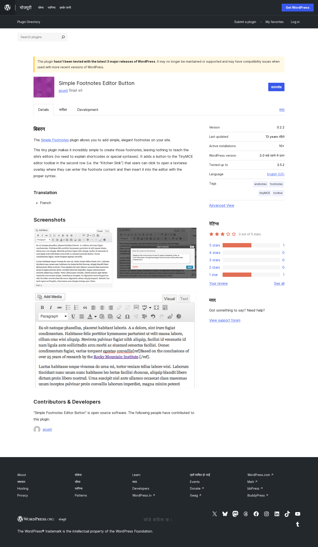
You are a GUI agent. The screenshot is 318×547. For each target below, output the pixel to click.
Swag (196, 495)
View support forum (224, 320)
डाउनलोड (276, 87)
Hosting (22, 488)
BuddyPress (257, 495)
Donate (197, 488)
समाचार (21, 482)
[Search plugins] (63, 37)
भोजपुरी (62, 519)
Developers (140, 488)
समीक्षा (63, 109)
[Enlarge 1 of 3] (107, 233)
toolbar (278, 193)
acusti (63, 90)
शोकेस (78, 475)
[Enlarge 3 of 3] (191, 297)
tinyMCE (265, 193)
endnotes (260, 184)
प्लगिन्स (78, 488)
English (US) (275, 174)
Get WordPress (298, 7)
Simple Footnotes (55, 140)
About (21, 475)
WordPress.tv (143, 495)
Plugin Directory (28, 22)
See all (279, 283)
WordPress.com (260, 475)
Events (195, 482)
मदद (281, 109)
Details (43, 109)
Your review (218, 283)
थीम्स (77, 482)
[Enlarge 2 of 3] (191, 233)
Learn (136, 475)
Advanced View (221, 205)
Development (87, 109)
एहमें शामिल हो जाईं (200, 475)
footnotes (276, 184)
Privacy (22, 495)
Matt (252, 482)
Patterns (81, 495)
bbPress (255, 488)
